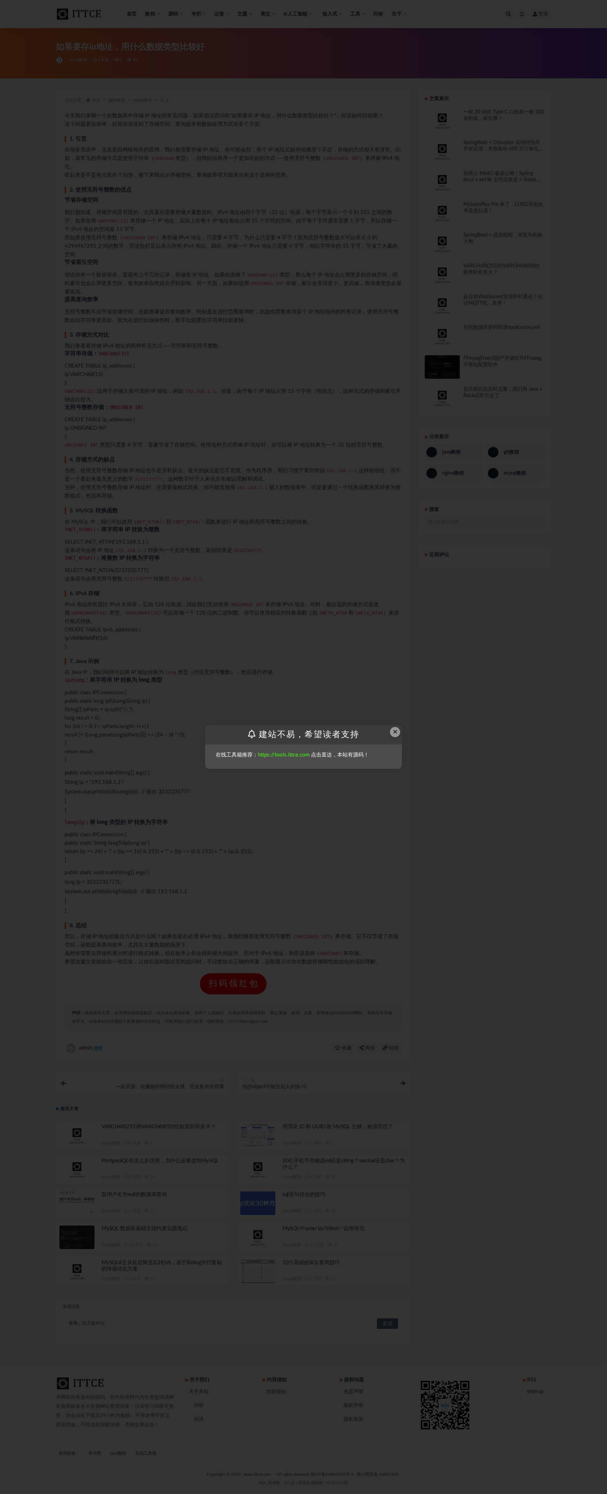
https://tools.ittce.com (283, 755)
